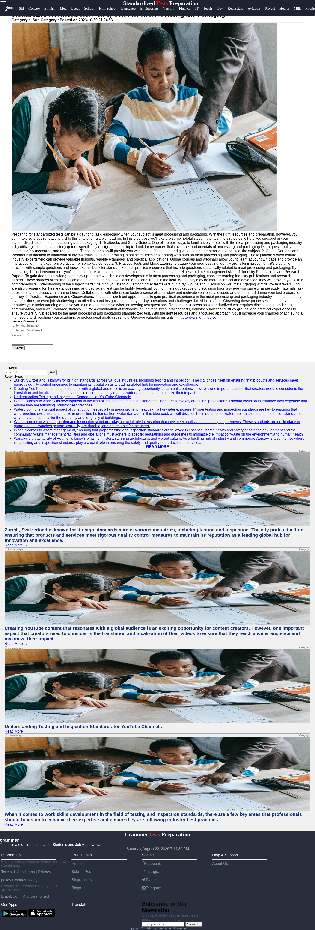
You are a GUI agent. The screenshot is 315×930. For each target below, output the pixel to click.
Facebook (152, 863)
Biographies (81, 879)
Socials (148, 855)
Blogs (76, 887)
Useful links (81, 855)
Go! (52, 372)
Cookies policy (25, 880)
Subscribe (194, 924)
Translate (79, 904)
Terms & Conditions (18, 871)
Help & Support (225, 855)
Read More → (16, 545)
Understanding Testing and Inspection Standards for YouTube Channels (72, 397)
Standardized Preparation (160, 3)
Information (11, 855)
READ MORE (157, 447)
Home (76, 863)
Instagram (154, 871)
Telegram (153, 887)
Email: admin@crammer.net (25, 896)
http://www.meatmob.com (198, 317)
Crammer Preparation (157, 834)
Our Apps (9, 904)
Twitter (151, 879)
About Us (220, 863)
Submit (18, 348)
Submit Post (81, 871)
